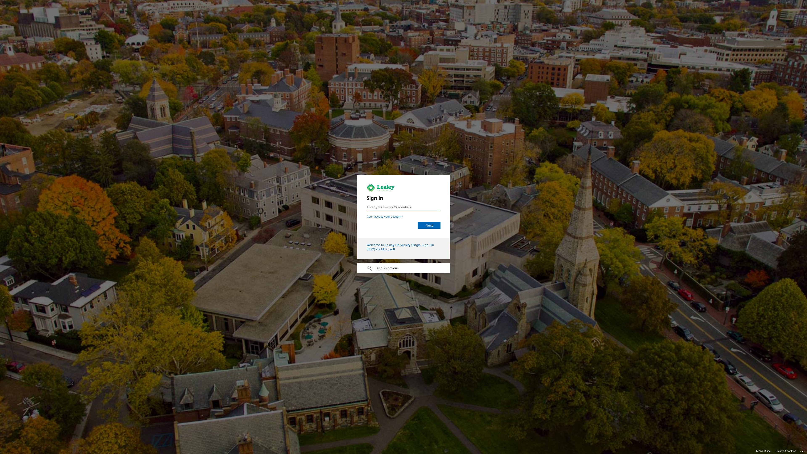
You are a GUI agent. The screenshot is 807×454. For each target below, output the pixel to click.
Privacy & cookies (785, 451)
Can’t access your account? (385, 216)
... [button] (802, 450)
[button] (403, 268)
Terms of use (763, 451)
